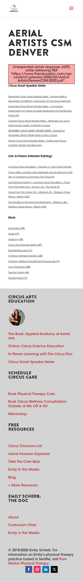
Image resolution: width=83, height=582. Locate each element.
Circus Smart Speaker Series (22, 245)
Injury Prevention (16, 267)
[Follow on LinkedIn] (45, 569)
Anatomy (13, 240)
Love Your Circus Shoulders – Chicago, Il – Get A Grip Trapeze (39, 167)
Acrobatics (14, 229)
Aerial (11, 234)
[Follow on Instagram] (37, 569)
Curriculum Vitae (22, 525)
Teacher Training (16, 273)
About (13, 517)
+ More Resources (23, 485)
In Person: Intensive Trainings (22, 256)
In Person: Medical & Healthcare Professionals (32, 262)
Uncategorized (15, 278)
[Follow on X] (54, 569)
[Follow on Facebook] (28, 569)
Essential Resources (18, 251)
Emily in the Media (23, 533)
